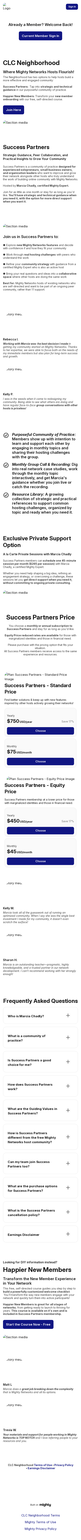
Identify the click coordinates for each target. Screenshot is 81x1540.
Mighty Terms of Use (40, 1522)
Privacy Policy (63, 1465)
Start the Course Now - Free (28, 1324)
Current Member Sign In (40, 36)
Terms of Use (43, 1465)
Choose (40, 730)
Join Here (13, 110)
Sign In (72, 6)
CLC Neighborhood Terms (40, 1515)
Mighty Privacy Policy (41, 1529)
